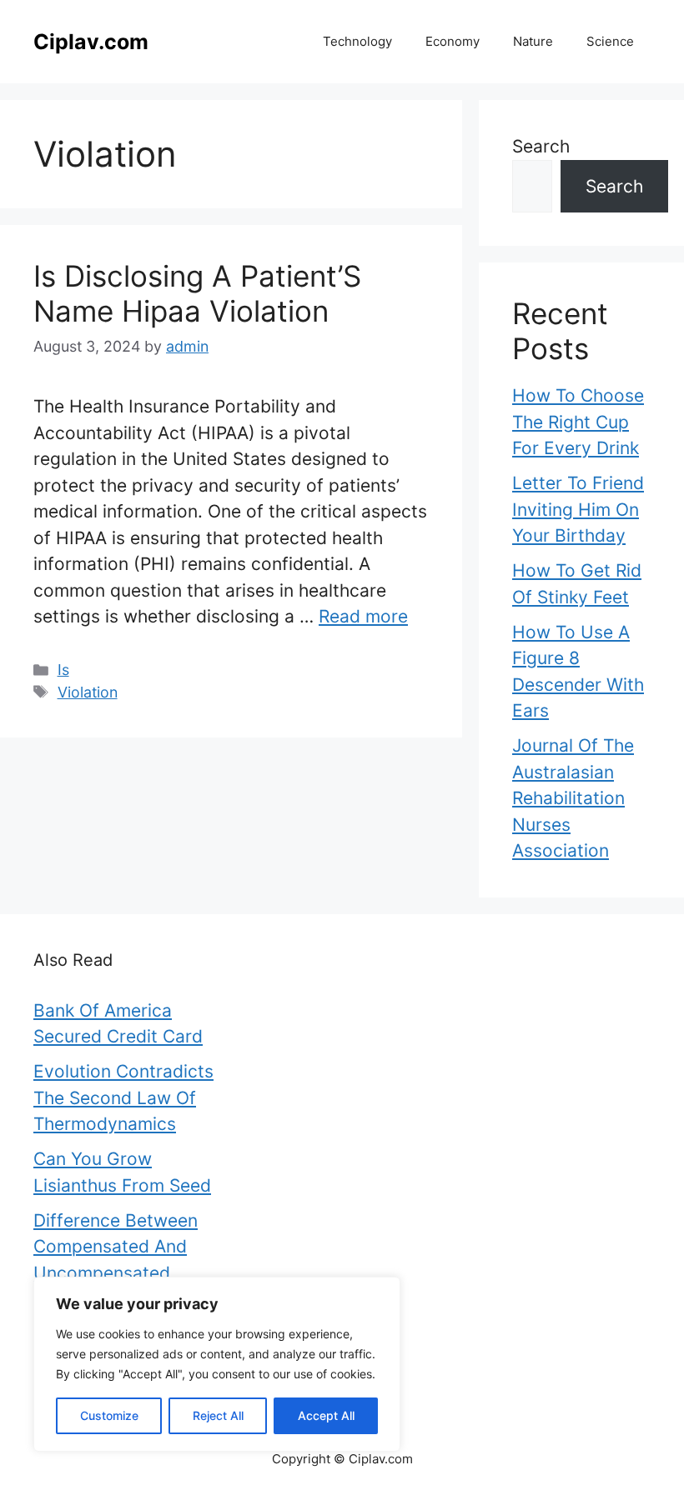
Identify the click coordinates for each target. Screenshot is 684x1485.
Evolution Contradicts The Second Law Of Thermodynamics (123, 1097)
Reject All (218, 1415)
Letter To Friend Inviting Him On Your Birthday (578, 509)
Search (541, 146)
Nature (533, 41)
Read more (363, 616)
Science (610, 41)
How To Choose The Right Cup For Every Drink (578, 421)
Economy (452, 41)
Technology (357, 41)
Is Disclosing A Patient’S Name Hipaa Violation (197, 293)
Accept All (326, 1415)
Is (63, 669)
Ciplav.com (90, 41)
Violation (88, 692)
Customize (109, 1415)
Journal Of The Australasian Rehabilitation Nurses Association (573, 798)
